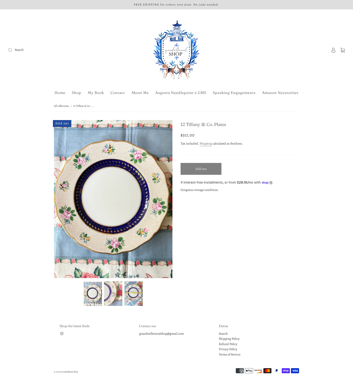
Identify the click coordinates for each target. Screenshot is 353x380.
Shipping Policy (229, 339)
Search (223, 333)
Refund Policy (228, 344)
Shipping (206, 143)
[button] (66, 200)
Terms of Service (229, 354)
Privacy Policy (228, 349)
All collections (61, 106)
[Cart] (342, 50)
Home (60, 92)
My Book (96, 92)
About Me (140, 92)
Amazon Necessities (280, 92)
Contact (118, 92)
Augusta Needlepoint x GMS (180, 92)
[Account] (333, 50)
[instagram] (61, 333)
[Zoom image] (113, 200)
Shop (76, 92)
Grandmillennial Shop (69, 371)
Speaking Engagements (234, 92)
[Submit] (37, 50)
